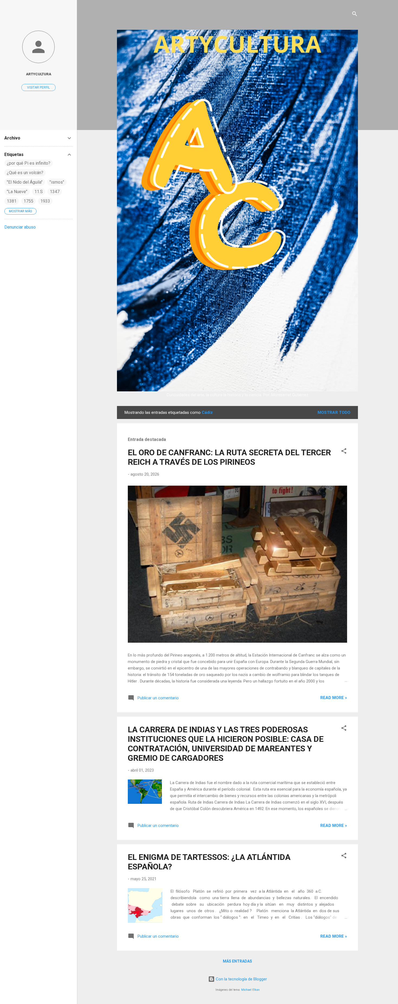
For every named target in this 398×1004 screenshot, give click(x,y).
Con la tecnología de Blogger (241, 979)
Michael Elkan (250, 990)
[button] (344, 452)
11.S (38, 191)
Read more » (333, 697)
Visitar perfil (38, 87)
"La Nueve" (17, 191)
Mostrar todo (334, 412)
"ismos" (57, 182)
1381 (12, 201)
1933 (45, 201)
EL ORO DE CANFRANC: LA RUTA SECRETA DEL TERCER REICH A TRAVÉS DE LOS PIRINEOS (229, 457)
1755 (28, 201)
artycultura (38, 74)
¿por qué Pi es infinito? (28, 163)
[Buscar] (354, 15)
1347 (55, 191)
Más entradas (237, 961)
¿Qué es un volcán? (25, 172)
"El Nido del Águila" (25, 182)
